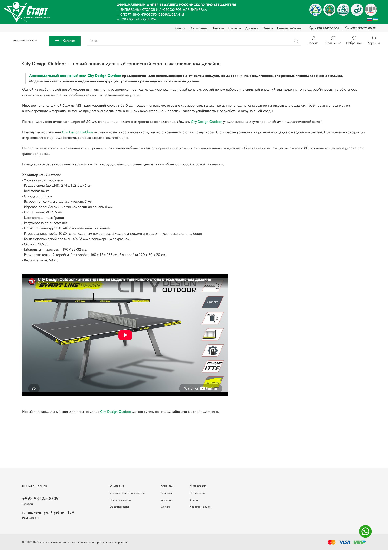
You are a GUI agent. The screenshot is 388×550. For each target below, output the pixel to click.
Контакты (234, 28)
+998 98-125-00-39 (327, 28)
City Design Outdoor (206, 121)
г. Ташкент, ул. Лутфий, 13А (48, 512)
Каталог (180, 28)
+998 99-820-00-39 (363, 28)
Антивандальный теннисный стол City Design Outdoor (75, 75)
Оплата (268, 28)
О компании (199, 28)
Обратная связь (120, 507)
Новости (218, 28)
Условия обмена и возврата (127, 493)
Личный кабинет (289, 28)
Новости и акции (120, 500)
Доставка (251, 28)
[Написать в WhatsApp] (365, 531)
